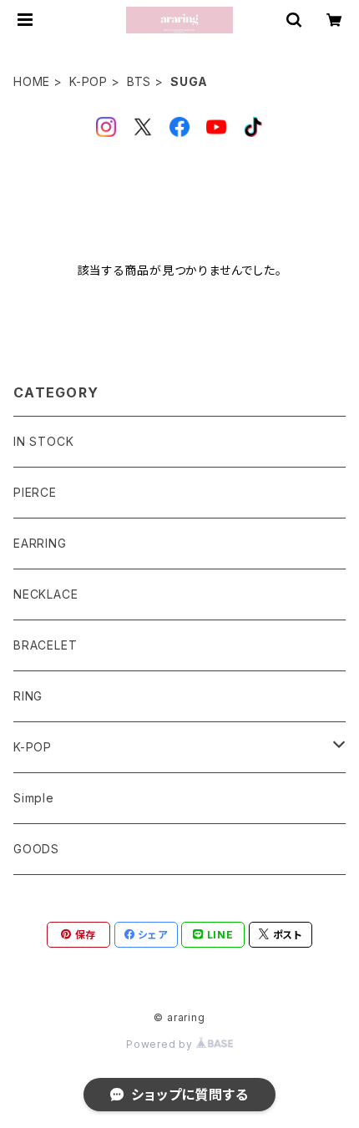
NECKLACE (45, 594)
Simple (33, 798)
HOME (31, 81)
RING (28, 696)
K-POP (88, 81)
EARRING (40, 543)
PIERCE (35, 492)
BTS (139, 81)
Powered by (161, 1044)
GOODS (36, 849)
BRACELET (45, 645)
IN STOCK (43, 441)
